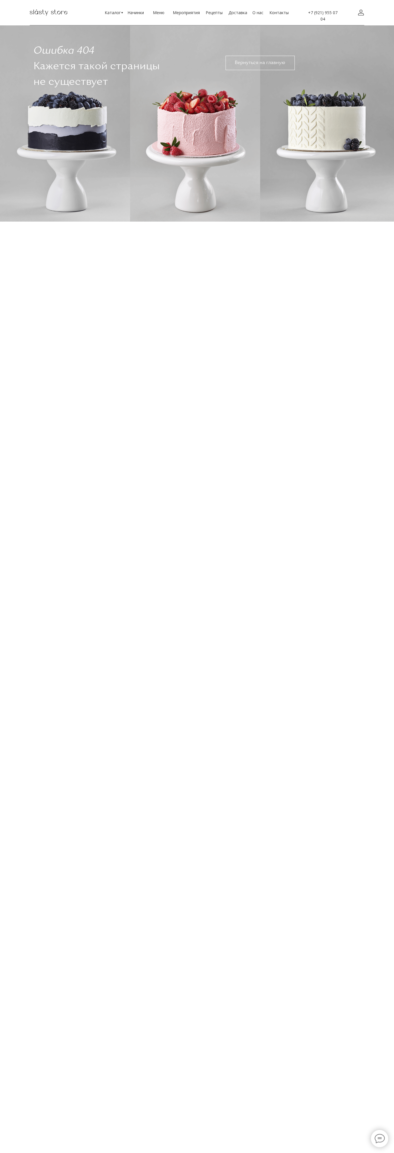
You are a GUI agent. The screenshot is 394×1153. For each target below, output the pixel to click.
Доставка (237, 12)
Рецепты (214, 12)
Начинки (135, 12)
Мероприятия (186, 12)
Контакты (279, 12)
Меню (158, 12)
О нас (257, 12)
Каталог (113, 12)
